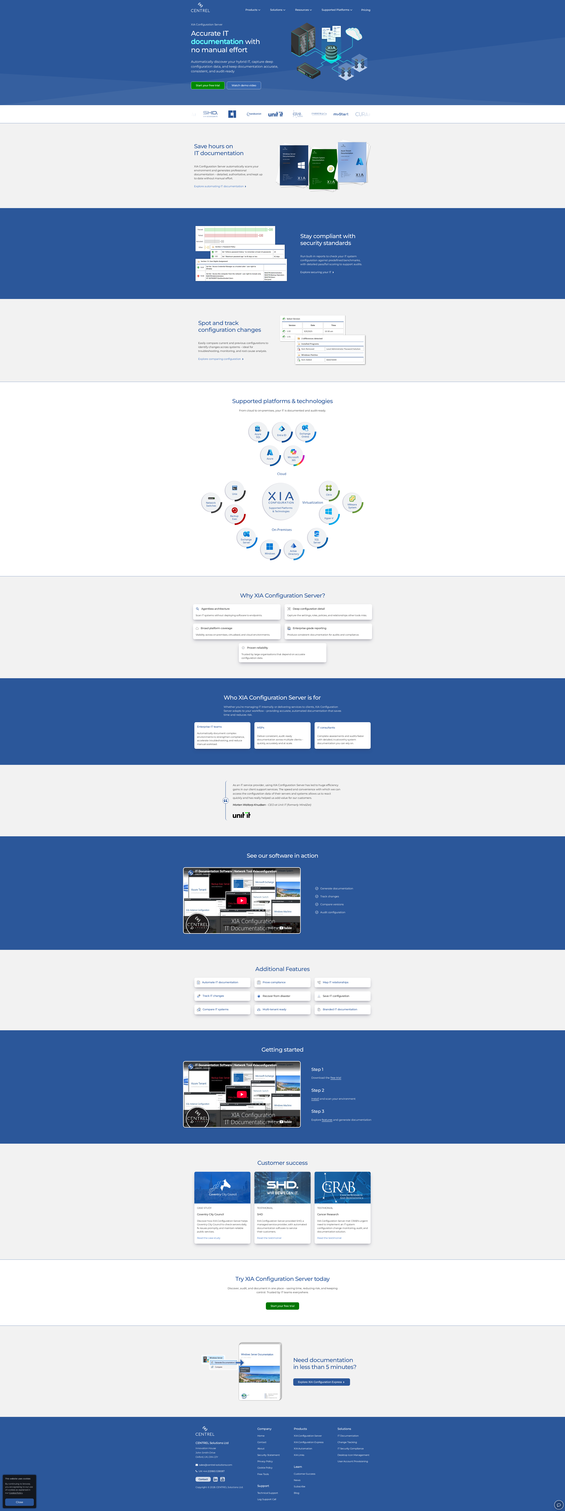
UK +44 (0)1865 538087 (212, 1471)
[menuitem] (251, 10)
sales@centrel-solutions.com (215, 1464)
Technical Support (267, 1492)
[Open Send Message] (559, 1505)
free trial (335, 1077)
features (327, 1119)
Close (19, 1502)
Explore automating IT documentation (219, 186)
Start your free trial (208, 85)
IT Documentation (348, 1435)
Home (261, 1435)
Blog (296, 1492)
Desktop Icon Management (353, 1455)
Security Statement (268, 1455)
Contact (203, 1479)
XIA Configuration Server (308, 1435)
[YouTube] (222, 1479)
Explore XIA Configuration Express (320, 1382)
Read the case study (208, 1237)
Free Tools (263, 1474)
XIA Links (299, 1455)
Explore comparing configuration (219, 359)
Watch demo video (244, 85)
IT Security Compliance (351, 1448)
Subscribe (299, 1486)
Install (315, 1098)
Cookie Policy (264, 1467)
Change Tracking (347, 1442)
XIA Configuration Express (308, 1442)
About (261, 1448)
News (297, 1480)
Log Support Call (266, 1499)
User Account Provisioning (353, 1461)
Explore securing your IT (316, 272)
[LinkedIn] (215, 1479)
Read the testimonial (269, 1237)
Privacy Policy (265, 1461)
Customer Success (304, 1473)
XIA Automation (303, 1448)
